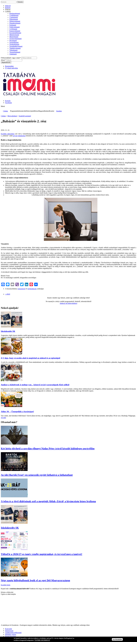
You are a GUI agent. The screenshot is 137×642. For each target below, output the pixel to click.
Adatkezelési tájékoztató (13, 633)
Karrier (51, 111)
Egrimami (12, 25)
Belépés (7, 8)
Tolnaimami (13, 50)
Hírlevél (8, 6)
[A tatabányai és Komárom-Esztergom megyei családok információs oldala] (29, 97)
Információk (22, 111)
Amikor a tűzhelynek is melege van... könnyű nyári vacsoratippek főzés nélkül (35, 385)
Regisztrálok (9, 66)
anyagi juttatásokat (19, 136)
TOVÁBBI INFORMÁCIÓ (42, 640)
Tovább (3, 418)
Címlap (5, 111)
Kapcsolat (8, 629)
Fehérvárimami (14, 27)
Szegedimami (14, 42)
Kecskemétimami (15, 33)
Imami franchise (10, 636)
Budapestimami (14, 13)
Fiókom (7, 10)
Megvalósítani (12, 116)
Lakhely (8, 11)
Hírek (28, 111)
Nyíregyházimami (15, 38)
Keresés (7, 101)
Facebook (8, 103)
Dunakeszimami (14, 23)
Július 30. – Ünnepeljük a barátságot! (17, 411)
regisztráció (21, 289)
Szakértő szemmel (25, 116)
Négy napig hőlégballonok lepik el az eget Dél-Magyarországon (35, 580)
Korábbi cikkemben (7, 134)
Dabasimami (13, 19)
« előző (7, 294)
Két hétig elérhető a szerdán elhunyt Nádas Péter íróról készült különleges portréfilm (48, 448)
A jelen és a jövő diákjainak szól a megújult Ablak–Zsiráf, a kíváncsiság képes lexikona (48, 501)
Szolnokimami (14, 44)
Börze (36, 111)
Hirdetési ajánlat (10, 634)
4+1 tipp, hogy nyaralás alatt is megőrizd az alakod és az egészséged (30, 358)
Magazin (41, 111)
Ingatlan (59, 111)
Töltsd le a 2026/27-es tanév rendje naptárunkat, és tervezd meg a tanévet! (41, 554)
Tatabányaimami (15, 48)
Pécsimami (13, 40)
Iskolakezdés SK (8, 331)
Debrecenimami (14, 21)
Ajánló (32, 111)
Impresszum (9, 631)
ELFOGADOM (117, 639)
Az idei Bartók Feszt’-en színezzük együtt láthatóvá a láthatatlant (37, 475)
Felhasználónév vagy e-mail (11, 58)
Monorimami (13, 37)
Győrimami (13, 29)
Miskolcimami (14, 35)
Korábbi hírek (5, 585)
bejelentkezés (32, 289)
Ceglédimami (13, 15)
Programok (14, 111)
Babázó (46, 111)
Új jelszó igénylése (11, 68)
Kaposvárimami (14, 31)
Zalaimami (13, 54)
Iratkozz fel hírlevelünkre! (68, 303)
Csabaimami (13, 17)
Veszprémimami (14, 52)
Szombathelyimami (15, 46)
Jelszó (3, 60)
